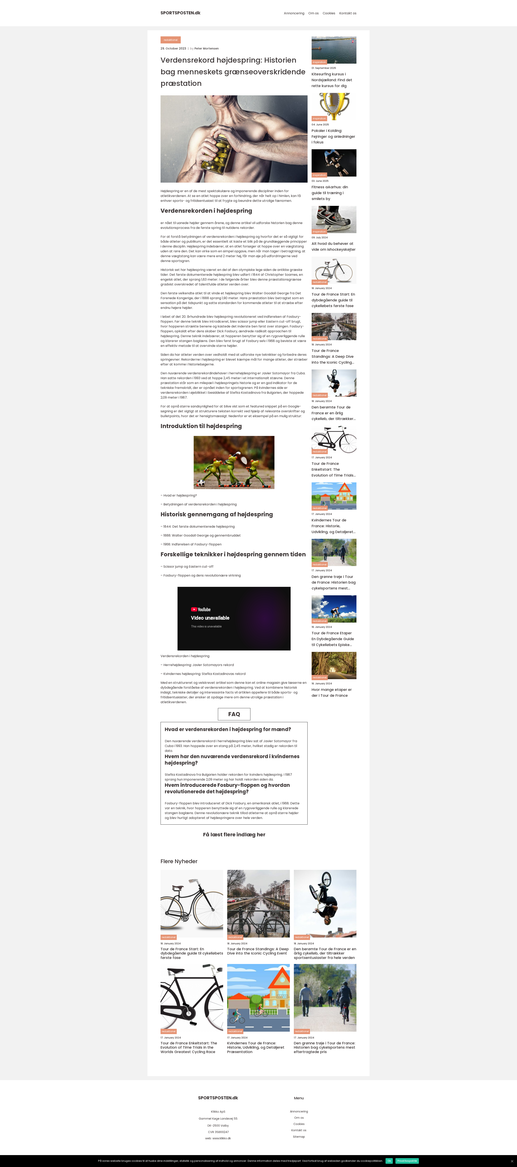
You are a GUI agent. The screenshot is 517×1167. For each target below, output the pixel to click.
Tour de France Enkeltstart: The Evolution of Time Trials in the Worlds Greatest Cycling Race (332, 469)
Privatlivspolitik (407, 1161)
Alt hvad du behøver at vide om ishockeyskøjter (334, 246)
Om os (313, 13)
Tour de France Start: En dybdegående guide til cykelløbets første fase (333, 300)
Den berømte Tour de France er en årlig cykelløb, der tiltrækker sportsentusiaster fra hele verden (332, 413)
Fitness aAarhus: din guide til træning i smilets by (330, 192)
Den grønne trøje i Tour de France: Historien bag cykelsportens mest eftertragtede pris (334, 582)
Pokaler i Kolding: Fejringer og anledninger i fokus (333, 136)
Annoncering (294, 13)
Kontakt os (347, 13)
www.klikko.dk (221, 1138)
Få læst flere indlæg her (234, 834)
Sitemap (299, 1137)
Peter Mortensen (206, 48)
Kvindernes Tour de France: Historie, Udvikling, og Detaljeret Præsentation (332, 526)
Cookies (329, 13)
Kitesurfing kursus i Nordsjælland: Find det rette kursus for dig (332, 80)
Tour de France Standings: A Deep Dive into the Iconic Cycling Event (333, 356)
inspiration (319, 62)
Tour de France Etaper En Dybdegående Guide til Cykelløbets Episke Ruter (333, 639)
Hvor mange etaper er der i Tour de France (332, 692)
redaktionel (171, 40)
